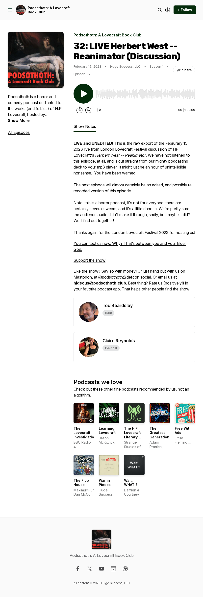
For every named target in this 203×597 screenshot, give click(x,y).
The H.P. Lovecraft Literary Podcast (132, 435)
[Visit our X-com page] (89, 568)
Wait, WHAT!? (130, 482)
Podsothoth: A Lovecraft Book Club (49, 10)
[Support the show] (168, 10)
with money (125, 271)
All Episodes (19, 132)
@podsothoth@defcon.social (124, 277)
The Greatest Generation (159, 432)
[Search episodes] (160, 10)
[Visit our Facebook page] (77, 568)
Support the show (89, 260)
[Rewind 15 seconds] (79, 110)
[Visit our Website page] (113, 568)
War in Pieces (105, 482)
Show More (19, 120)
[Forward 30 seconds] (88, 110)
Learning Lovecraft (107, 430)
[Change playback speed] (99, 110)
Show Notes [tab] (85, 126)
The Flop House (81, 482)
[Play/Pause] (83, 94)
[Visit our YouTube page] (101, 568)
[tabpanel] (134, 218)
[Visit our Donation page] (125, 568)
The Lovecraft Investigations (86, 432)
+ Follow (185, 10)
